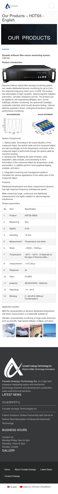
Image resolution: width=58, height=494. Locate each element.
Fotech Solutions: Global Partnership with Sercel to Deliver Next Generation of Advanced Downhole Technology (27, 419)
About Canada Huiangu (25, 469)
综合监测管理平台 (11, 402)
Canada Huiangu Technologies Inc (19, 408)
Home (7, 469)
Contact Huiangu (12, 475)
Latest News (46, 469)
